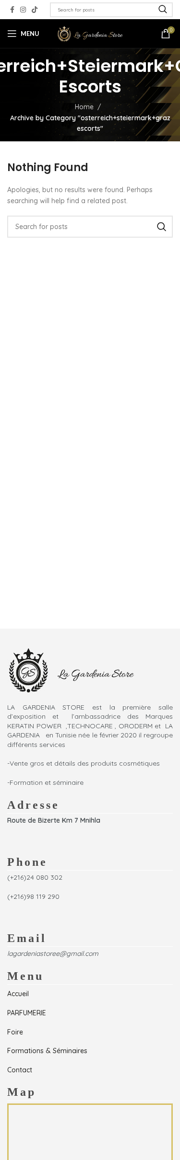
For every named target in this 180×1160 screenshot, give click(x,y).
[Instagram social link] (23, 9)
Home (84, 107)
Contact (19, 1070)
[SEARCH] (163, 9)
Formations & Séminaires (47, 1050)
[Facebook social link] (12, 9)
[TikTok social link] (34, 9)
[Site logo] (90, 33)
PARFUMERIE (26, 1013)
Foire (15, 1032)
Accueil (18, 993)
